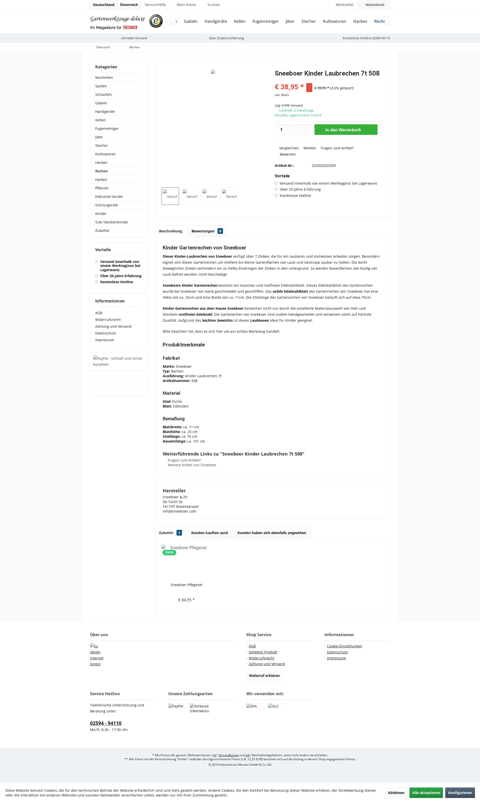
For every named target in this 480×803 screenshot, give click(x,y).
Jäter (99, 137)
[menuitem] (373, 5)
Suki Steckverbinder (111, 222)
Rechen (101, 171)
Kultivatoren (105, 154)
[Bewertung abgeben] (327, 80)
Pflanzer (102, 188)
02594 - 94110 (106, 723)
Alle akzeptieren (426, 792)
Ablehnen (396, 792)
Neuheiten (104, 77)
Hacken (101, 162)
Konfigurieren (460, 792)
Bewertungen (206, 231)
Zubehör (102, 230)
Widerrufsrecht (108, 319)
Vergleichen (288, 148)
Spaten (101, 86)
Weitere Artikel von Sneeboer (191, 465)
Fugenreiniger (107, 128)
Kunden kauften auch (209, 532)
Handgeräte (105, 111)
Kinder (100, 213)
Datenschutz (105, 333)
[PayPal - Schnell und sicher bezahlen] (118, 361)
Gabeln (101, 103)
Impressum (104, 339)
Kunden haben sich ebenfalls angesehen (272, 532)
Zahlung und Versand (113, 326)
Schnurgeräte (106, 205)
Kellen (100, 120)
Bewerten (287, 154)
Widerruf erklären (264, 675)
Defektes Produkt (263, 652)
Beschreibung (170, 231)
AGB (98, 312)
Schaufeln (103, 94)
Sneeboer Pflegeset (186, 584)
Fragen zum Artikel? (337, 148)
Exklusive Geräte (109, 196)
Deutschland (103, 4)
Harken (101, 179)
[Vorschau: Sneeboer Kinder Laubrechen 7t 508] (170, 196)
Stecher (101, 145)
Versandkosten (228, 755)
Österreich (129, 4)
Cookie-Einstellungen (344, 646)
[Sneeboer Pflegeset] (187, 562)
